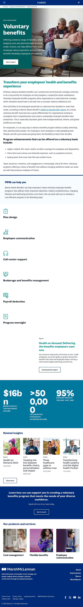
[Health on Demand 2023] (11, 446)
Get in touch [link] (10, 62)
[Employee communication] (68, 540)
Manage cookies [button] (18, 599)
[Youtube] (74, 597)
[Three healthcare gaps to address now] (51, 446)
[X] (70, 597)
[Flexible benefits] (41, 540)
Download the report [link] (50, 370)
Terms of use (6, 596)
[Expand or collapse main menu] (4, 2)
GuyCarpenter (75, 573)
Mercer (78, 576)
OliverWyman (75, 579)
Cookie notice (6, 599)
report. (53, 109)
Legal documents (29, 596)
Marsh (78, 570)
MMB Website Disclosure (46, 596)
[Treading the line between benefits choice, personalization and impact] (31, 446)
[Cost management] (15, 540)
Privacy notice (17, 596)
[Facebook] (65, 597)
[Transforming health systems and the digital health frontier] (71, 446)
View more (10, 480)
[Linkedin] (79, 597)
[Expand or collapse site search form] (78, 2)
